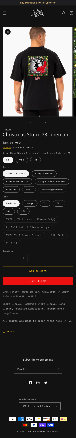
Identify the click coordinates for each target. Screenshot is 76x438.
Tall (29, 189)
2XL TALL (59, 236)
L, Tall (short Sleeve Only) (29, 228)
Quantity (8, 251)
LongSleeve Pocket (52, 181)
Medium (11, 203)
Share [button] (10, 331)
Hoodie (11, 189)
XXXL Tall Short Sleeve (25, 236)
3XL (8, 211)
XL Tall (13, 244)
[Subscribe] (58, 369)
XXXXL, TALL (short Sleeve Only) (32, 220)
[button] (4, 13)
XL (45, 203)
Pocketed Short (17, 181)
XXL (59, 203)
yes (21, 159)
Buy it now (38, 280)
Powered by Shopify (48, 431)
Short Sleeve (15, 173)
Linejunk (31, 431)
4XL (23, 211)
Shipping (7, 147)
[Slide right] (46, 123)
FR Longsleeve (54, 190)
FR (35, 159)
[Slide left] (30, 123)
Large (30, 203)
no (8, 159)
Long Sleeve (44, 173)
